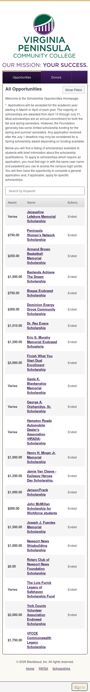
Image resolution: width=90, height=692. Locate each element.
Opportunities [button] (22, 77)
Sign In (79, 686)
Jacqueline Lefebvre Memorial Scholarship (41, 216)
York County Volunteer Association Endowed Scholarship (36, 614)
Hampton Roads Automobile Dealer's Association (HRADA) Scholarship (39, 431)
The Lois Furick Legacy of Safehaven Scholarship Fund (41, 589)
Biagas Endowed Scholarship (40, 292)
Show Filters (73, 90)
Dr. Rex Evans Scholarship (37, 325)
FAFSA (43, 668)
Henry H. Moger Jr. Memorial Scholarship (41, 457)
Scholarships (61, 668)
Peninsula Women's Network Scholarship (41, 235)
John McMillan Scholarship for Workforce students (42, 508)
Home (30, 668)
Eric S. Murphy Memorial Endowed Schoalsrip (42, 342)
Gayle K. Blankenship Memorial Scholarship (36, 385)
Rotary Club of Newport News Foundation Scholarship (38, 566)
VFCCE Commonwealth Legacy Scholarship (39, 640)
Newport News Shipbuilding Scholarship (38, 545)
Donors (56, 77)
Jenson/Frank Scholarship (37, 492)
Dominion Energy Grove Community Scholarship (41, 309)
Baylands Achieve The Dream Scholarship (40, 276)
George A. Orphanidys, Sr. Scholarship (39, 406)
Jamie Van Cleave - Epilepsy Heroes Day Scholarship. (41, 476)
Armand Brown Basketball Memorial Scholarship (38, 256)
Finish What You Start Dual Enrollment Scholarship (39, 362)
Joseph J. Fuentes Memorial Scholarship (41, 527)
